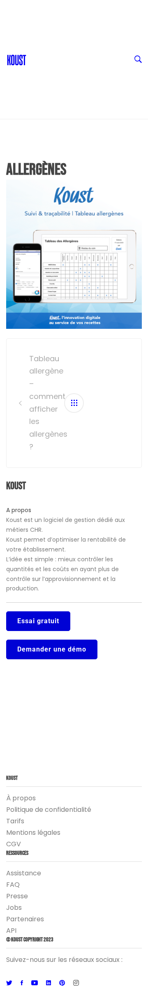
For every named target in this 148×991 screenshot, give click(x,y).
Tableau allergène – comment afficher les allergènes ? (41, 402)
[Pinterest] (62, 983)
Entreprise (47, 74)
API (11, 930)
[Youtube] (34, 983)
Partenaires (25, 919)
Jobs (14, 907)
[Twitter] (9, 983)
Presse (17, 896)
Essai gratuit (38, 621)
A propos (18, 510)
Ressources (49, 57)
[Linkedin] (48, 983)
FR (34, 8)
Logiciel (43, 90)
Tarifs (15, 821)
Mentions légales (33, 832)
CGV (13, 844)
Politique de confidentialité (48, 809)
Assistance (23, 873)
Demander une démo (51, 649)
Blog (38, 41)
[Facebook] (21, 983)
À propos (21, 798)
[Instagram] (76, 983)
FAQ (13, 884)
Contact (44, 25)
